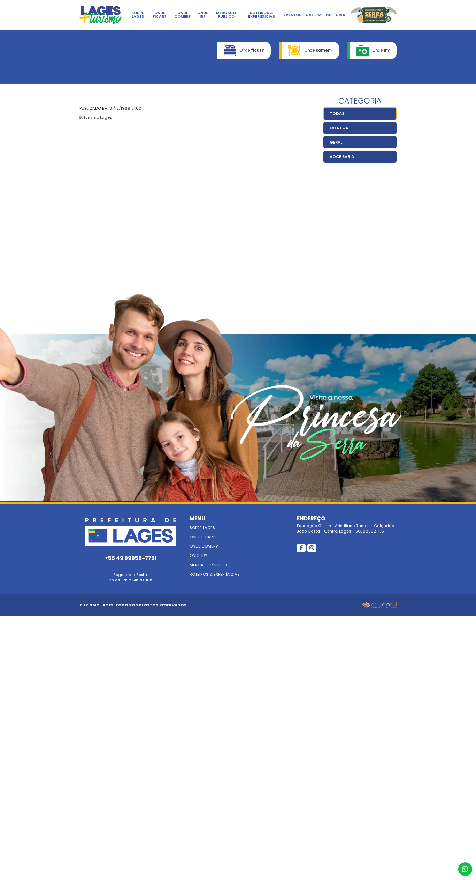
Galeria (314, 14)
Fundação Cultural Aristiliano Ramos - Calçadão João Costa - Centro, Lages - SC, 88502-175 (345, 525)
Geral (336, 142)
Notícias (335, 14)
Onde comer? (182, 14)
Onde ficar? (160, 14)
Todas (337, 113)
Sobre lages (137, 14)
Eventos (292, 14)
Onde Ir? (202, 14)
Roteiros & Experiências (261, 14)
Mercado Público (226, 14)
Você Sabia (342, 156)
